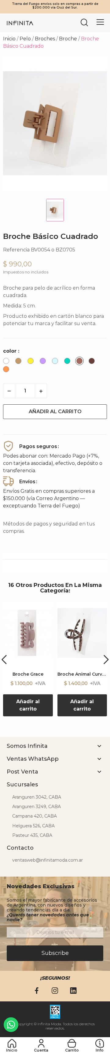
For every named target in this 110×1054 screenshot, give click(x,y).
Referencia (16, 250)
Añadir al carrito (55, 411)
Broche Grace (28, 674)
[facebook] (36, 990)
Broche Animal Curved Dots (82, 674)
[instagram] (55, 990)
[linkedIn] (73, 990)
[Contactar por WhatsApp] (11, 1024)
